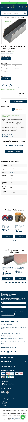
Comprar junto (14, 151)
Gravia (12, 51)
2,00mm (6, 78)
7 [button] (12, 282)
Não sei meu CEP (19, 109)
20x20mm (6, 65)
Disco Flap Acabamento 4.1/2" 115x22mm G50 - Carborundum (6, 227)
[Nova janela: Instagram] (5, 351)
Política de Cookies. (15, 418)
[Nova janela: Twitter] (11, 351)
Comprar (18, 102)
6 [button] (10, 282)
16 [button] (25, 282)
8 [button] (13, 282)
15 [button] (23, 282)
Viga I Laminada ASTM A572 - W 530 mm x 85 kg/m (7, 268)
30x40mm (17, 65)
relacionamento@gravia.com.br (13, 338)
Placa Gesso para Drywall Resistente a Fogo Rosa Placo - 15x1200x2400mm (20, 269)
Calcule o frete (5, 106)
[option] (14, 31)
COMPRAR (7, 236)
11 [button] (18, 282)
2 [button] (15, 240)
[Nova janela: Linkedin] (15, 351)
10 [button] (16, 282)
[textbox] (14, 13)
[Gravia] (9, 6)
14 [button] (22, 282)
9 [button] (15, 282)
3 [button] (6, 282)
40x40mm (6, 71)
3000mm (6, 58)
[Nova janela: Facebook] (1, 351)
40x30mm (17, 68)
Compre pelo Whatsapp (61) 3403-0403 (14, 2)
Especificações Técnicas (7, 53)
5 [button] (9, 282)
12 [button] (19, 282)
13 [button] (21, 282)
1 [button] (13, 240)
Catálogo (8, 21)
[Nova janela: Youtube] (8, 351)
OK (13, 109)
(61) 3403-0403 (8, 134)
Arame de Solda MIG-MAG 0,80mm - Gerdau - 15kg (20, 226)
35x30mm (6, 68)
